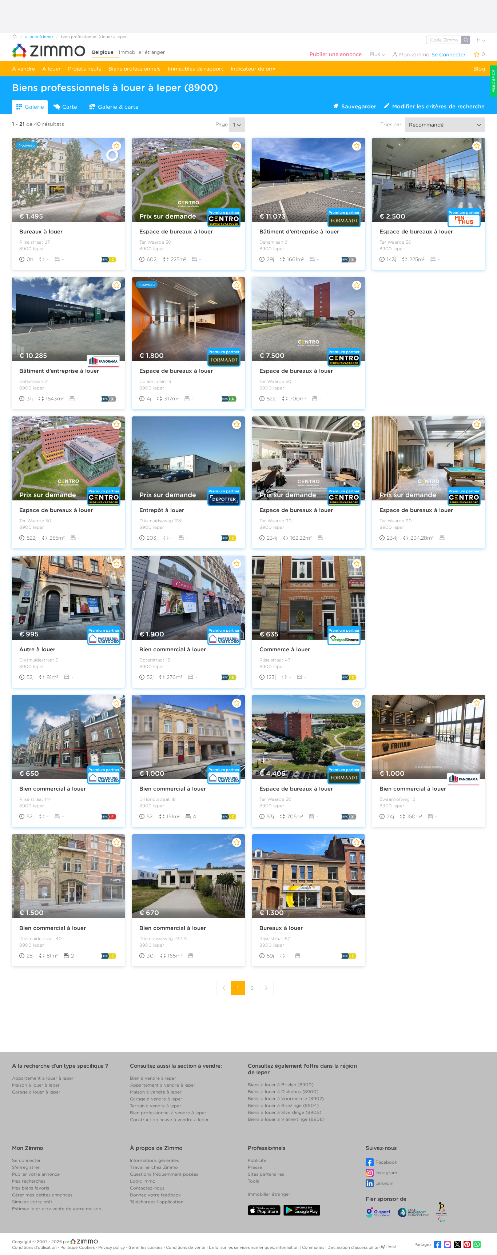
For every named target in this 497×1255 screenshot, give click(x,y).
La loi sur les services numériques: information (254, 1247)
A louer (51, 69)
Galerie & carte (118, 107)
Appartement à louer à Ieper (42, 1078)
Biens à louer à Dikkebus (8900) (283, 1091)
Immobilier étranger (142, 52)
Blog (479, 69)
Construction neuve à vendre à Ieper (169, 1119)
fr (479, 40)
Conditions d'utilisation (35, 1247)
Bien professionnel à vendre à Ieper (168, 1112)
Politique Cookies (78, 1247)
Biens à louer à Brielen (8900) (281, 1084)
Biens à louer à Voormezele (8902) (286, 1098)
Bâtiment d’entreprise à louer (299, 231)
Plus (376, 54)
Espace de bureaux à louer (176, 231)
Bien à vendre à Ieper (153, 1078)
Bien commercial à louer (172, 649)
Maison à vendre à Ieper (156, 1092)
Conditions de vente (186, 1247)
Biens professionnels (134, 69)
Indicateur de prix (253, 69)
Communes (313, 1247)
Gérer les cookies (145, 1247)
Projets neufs (84, 69)
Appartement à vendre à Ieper (162, 1085)
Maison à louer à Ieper (36, 1085)
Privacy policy (112, 1247)
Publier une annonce (336, 54)
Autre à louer (37, 649)
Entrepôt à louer (161, 510)
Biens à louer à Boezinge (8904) (283, 1105)
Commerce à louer (284, 649)
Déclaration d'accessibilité (352, 1247)
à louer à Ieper (39, 36)
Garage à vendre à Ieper (156, 1099)
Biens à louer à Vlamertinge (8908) (286, 1119)
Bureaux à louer (41, 231)
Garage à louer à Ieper (36, 1092)
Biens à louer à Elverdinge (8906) (284, 1112)
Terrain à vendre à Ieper (155, 1105)
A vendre (23, 69)
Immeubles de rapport (195, 69)
